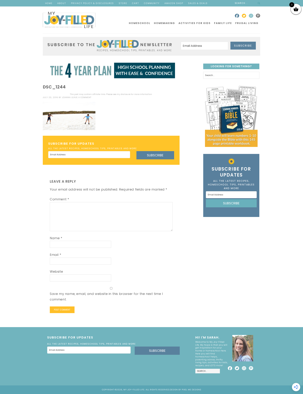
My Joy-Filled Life (69, 20)
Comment (59, 199)
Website (56, 271)
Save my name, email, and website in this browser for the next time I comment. (106, 297)
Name (56, 238)
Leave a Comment (81, 97)
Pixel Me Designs (191, 389)
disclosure (125, 94)
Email (55, 255)
